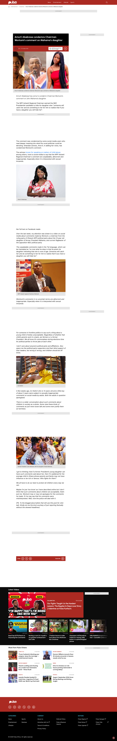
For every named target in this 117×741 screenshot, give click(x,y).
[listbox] (58, 631)
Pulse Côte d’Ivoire (99, 723)
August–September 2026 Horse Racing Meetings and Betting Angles (63, 679)
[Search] (107, 2)
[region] (58, 631)
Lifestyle (66, 2)
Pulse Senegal (100, 719)
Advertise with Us (42, 722)
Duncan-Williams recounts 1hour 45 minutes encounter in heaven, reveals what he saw (63, 656)
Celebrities (21, 6)
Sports (72, 2)
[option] (17, 632)
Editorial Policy (60, 719)
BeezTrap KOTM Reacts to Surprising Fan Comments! (16, 636)
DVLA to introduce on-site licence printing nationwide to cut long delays (62, 667)
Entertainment (57, 2)
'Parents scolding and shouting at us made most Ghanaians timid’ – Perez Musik (28, 667)
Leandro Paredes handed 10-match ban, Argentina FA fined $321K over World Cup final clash (29, 679)
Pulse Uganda (82, 725)
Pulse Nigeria (82, 719)
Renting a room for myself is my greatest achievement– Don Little (38, 637)
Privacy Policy (41, 728)
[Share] (65, 48)
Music (10, 633)
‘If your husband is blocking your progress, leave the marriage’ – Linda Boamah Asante (29, 656)
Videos (31, 633)
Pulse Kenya (81, 722)
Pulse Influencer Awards (61, 723)
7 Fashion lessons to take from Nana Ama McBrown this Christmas (57, 637)
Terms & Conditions (43, 725)
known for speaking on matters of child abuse (43, 152)
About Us (40, 719)
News (49, 2)
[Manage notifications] (113, 738)
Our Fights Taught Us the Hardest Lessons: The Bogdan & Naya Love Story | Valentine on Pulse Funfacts (64, 606)
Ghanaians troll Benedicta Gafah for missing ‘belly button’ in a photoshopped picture (77, 638)
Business (24, 722)
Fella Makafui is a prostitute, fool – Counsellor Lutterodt (99, 636)
